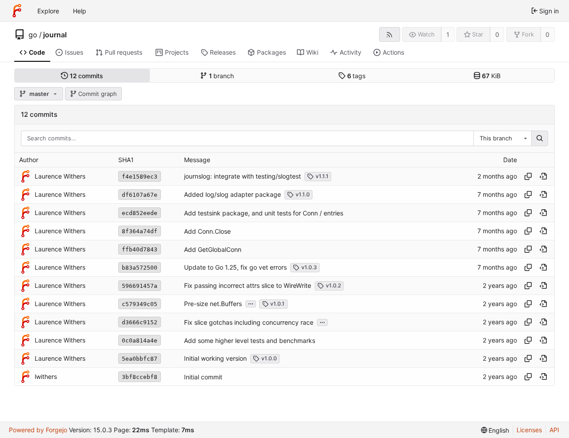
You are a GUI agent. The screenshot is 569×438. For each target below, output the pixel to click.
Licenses (529, 430)
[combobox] (502, 139)
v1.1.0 (303, 194)
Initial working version (215, 358)
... (250, 303)
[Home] (16, 11)
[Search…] (539, 139)
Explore (48, 11)
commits (87, 76)
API (554, 430)
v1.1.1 (322, 176)
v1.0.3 (309, 267)
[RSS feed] (389, 34)
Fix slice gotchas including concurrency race (248, 322)
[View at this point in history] (543, 176)
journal (55, 34)
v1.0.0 (269, 358)
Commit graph (97, 93)
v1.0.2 (333, 285)
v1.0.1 (277, 303)
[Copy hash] (528, 176)
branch (221, 76)
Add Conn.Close (207, 231)
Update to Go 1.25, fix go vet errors (235, 267)
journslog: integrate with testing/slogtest (242, 176)
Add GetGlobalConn (212, 249)
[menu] (495, 430)
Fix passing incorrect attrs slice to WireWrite (247, 285)
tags (356, 76)
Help (79, 11)
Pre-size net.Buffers (213, 303)
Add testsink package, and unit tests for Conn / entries (263, 213)
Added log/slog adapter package (232, 194)
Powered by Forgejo (38, 430)
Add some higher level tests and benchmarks (249, 340)
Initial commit (203, 377)
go (32, 34)
